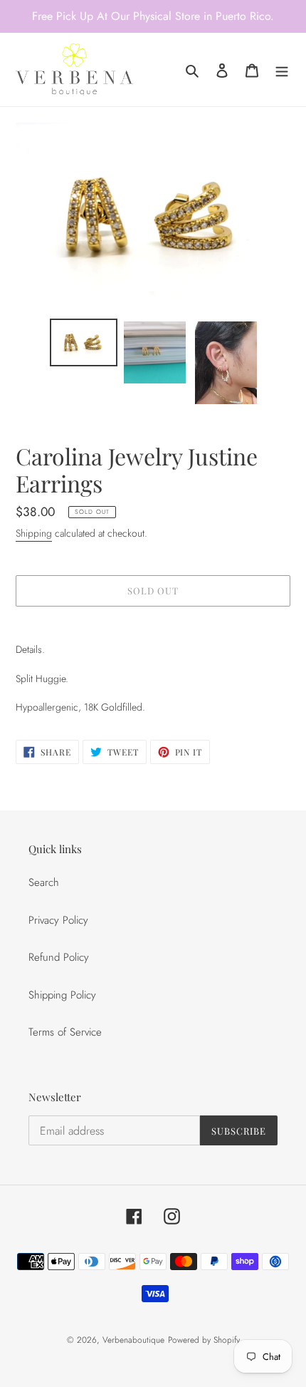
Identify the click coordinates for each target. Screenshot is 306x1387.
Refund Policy (58, 957)
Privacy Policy (58, 920)
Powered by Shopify (204, 1340)
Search (43, 882)
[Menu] (282, 69)
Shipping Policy (62, 995)
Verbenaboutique (133, 1340)
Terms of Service (65, 1032)
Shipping (34, 533)
